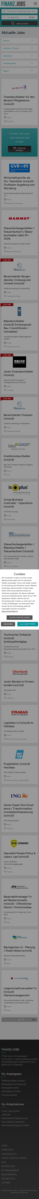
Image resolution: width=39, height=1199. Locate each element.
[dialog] (19, 599)
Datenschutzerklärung (10, 611)
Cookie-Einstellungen (19, 617)
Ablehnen (8, 624)
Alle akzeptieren (27, 624)
